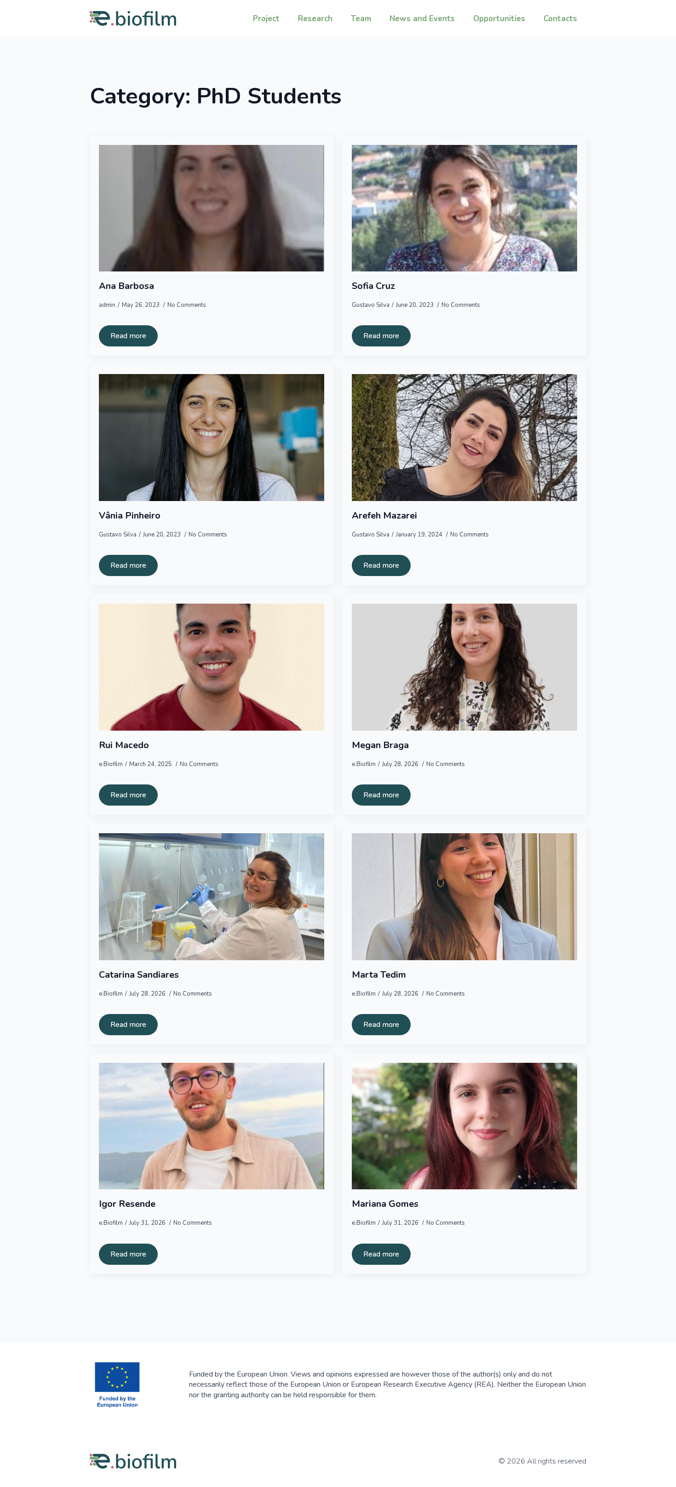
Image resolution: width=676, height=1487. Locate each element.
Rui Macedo (124, 745)
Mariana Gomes (385, 1204)
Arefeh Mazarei (384, 515)
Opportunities (499, 18)
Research (315, 18)
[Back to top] (653, 1464)
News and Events (422, 18)
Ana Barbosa (126, 286)
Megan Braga (380, 745)
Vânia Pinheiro (129, 515)
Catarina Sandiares (139, 974)
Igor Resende (127, 1204)
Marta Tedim (379, 974)
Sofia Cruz (373, 286)
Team (361, 18)
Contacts (560, 18)
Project (266, 18)
